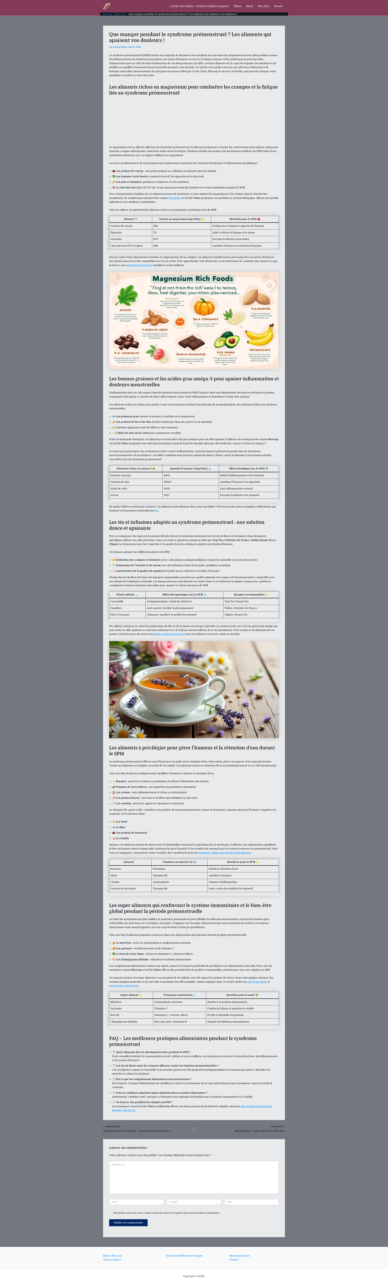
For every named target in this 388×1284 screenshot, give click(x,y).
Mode (249, 6)
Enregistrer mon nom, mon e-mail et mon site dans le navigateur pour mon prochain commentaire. (166, 1213)
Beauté (278, 6)
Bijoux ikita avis (112, 1255)
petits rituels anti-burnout (169, 634)
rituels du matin (257, 982)
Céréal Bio (174, 198)
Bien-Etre (263, 6)
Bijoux (238, 6)
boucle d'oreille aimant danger (184, 1255)
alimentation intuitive (139, 265)
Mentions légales (239, 1255)
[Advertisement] (194, 120)
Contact (234, 1259)
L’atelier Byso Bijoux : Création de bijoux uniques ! (199, 6)
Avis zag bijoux (112, 1259)
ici (156, 510)
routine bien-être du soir (124, 985)
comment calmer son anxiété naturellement (224, 852)
